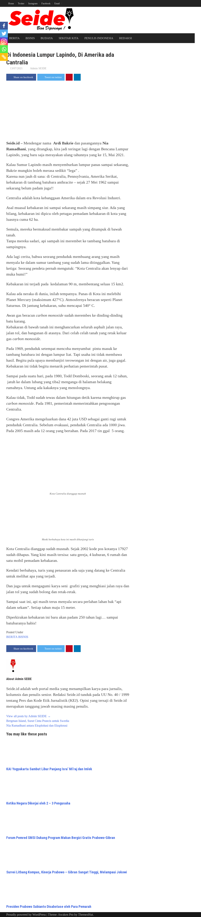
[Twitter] (4, 33)
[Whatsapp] (4, 49)
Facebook (45, 3)
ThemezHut (85, 914)
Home (11, 3)
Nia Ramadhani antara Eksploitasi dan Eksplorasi (36, 725)
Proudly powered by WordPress (26, 914)
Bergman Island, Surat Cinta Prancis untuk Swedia (37, 720)
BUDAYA (47, 38)
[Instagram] (4, 41)
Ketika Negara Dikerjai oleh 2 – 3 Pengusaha (38, 803)
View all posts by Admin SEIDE (28, 716)
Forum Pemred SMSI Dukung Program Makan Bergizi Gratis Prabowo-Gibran (60, 838)
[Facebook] (4, 26)
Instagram (32, 3)
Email (57, 3)
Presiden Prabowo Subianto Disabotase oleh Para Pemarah (48, 906)
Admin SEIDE (38, 68)
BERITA (14, 38)
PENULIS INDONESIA (98, 38)
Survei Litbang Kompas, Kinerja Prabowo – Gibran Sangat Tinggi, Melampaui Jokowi (66, 872)
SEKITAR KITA (69, 38)
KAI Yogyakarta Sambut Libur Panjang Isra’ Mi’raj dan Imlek (49, 769)
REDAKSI (125, 38)
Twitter (21, 3)
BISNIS (30, 38)
